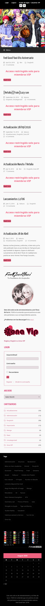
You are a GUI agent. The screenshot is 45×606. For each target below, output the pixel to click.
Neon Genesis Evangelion (13, 497)
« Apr (5, 584)
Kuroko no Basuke (31, 479)
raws (33, 502)
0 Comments (32, 241)
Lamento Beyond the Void (14, 484)
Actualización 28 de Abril (15, 233)
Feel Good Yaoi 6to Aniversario (18, 58)
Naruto (22, 493)
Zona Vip (8, 519)
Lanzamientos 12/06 (14, 199)
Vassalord (21, 511)
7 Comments (10, 171)
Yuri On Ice (30, 515)
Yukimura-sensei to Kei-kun (14, 515)
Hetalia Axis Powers (28, 475)
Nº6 (26, 497)
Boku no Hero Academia (13, 466)
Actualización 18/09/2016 (17, 127)
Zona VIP (26, 134)
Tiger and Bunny (26, 506)
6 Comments (10, 137)
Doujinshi (30, 63)
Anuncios (21, 462)
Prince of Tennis (23, 502)
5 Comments (10, 65)
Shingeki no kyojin (11, 506)
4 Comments (31, 100)
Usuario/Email (11, 355)
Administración (12, 415)
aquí (32, 320)
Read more (7, 80)
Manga (9, 430)
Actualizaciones (11, 134)
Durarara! (8, 471)
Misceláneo (8, 493)
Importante (11, 425)
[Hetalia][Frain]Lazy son (16, 92)
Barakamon (32, 462)
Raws (8, 435)
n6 (16, 493)
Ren (21, 63)
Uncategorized (17, 100)
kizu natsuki (9, 479)
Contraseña (10, 363)
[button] (6, 50)
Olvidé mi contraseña (22, 382)
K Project (19, 479)
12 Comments (10, 206)
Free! (28, 471)
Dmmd (26, 466)
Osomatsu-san (10, 502)
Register (9, 382)
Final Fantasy (18, 471)
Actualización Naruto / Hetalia (18, 164)
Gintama (36, 471)
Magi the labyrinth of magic (14, 488)
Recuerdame (14, 372)
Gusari (7, 475)
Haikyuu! (15, 475)
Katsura (26, 97)
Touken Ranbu (10, 511)
